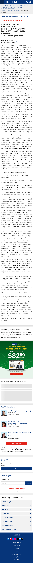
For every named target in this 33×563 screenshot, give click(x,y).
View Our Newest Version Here (11, 20)
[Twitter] (22, 539)
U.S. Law (7, 5)
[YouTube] (11, 539)
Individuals (5, 506)
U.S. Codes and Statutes (16, 5)
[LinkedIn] (8, 539)
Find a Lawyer (6, 476)
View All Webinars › (16, 443)
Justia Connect (16, 542)
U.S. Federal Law (7, 517)
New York (7, 331)
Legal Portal (16, 545)
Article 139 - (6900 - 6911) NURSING (10, 10)
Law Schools (6, 513)
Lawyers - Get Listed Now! (17, 488)
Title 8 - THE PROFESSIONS (8, 9)
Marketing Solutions (9, 529)
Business (5, 509)
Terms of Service (16, 554)
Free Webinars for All (8, 407)
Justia (2, 5)
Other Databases (7, 525)
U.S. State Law (7, 521)
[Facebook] (13, 539)
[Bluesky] (20, 539)
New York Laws (28, 5)
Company (16, 548)
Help (16, 551)
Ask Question (16, 469)
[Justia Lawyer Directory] (25, 539)
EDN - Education (17, 7)
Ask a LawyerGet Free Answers (7, 460)
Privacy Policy (16, 557)
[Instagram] (15, 539)
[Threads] (18, 539)
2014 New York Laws (7, 7)
